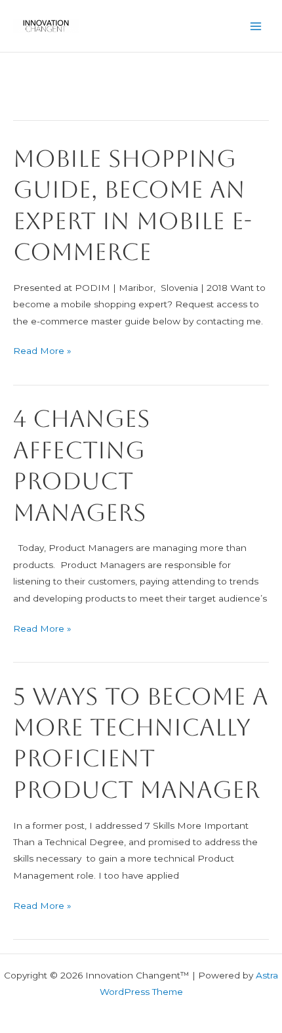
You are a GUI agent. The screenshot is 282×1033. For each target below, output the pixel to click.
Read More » (42, 352)
